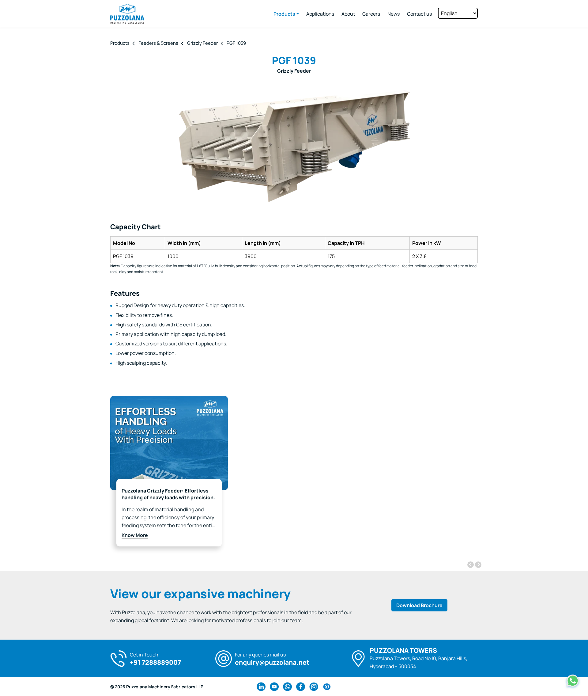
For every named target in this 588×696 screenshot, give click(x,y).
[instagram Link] (313, 686)
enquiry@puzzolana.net (272, 662)
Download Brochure (419, 605)
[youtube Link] (274, 686)
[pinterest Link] (326, 686)
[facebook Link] (300, 686)
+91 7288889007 (155, 662)
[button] (478, 564)
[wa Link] (287, 686)
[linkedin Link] (261, 686)
